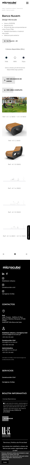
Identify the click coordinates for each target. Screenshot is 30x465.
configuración (5, 459)
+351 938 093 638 (8, 345)
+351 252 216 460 (7, 337)
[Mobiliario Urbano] (3, 278)
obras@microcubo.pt (9, 342)
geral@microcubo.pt (9, 350)
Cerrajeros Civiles (8, 294)
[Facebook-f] (7, 274)
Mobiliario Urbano (8, 281)
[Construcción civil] (3, 285)
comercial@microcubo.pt (11, 334)
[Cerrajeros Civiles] (3, 291)
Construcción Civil (8, 377)
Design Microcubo (9, 20)
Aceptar (5, 462)
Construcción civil (8, 287)
